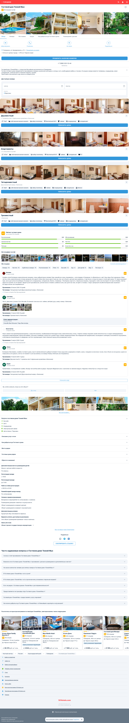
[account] (123, 2)
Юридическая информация (8, 719)
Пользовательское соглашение (9, 717)
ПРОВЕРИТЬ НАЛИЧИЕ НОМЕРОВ (64, 58)
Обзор (3, 36)
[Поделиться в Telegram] (64, 539)
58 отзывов (22, 36)
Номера (11, 36)
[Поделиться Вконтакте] (69, 539)
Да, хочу (33, 390)
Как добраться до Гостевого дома (48, 36)
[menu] (127, 2)
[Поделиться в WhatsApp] (60, 539)
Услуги (32, 36)
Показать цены (64, 125)
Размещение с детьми (70, 36)
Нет (95, 390)
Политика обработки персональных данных (12, 721)
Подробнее (76, 719)
